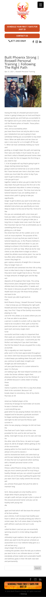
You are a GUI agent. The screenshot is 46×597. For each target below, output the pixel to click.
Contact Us (22, 36)
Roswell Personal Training (25, 71)
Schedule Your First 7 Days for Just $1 (22, 28)
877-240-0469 (18, 41)
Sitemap (24, 594)
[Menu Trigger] (41, 5)
